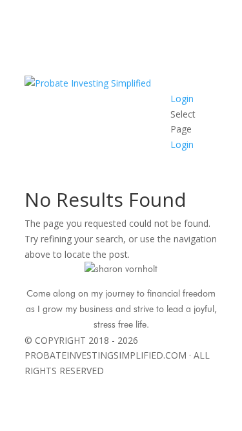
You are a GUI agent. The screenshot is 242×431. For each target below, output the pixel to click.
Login (182, 98)
